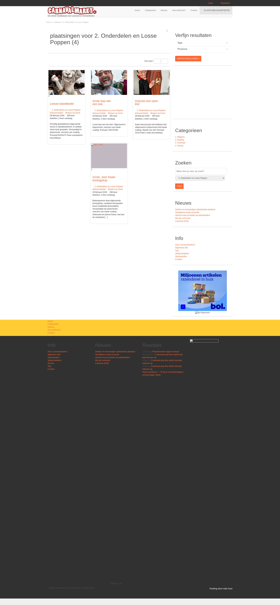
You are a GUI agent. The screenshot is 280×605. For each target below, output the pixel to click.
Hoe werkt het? (179, 10)
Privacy (51, 363)
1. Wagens (57, 22)
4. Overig (179, 146)
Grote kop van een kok (102, 102)
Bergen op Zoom (72, 113)
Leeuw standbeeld (62, 103)
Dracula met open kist (146, 102)
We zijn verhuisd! (182, 218)
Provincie (182, 49)
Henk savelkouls (149, 372)
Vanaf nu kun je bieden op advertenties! (192, 215)
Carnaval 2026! (182, 221)
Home (137, 10)
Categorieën (150, 10)
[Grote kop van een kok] (109, 82)
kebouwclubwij (56, 113)
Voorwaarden (181, 256)
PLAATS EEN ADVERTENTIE (217, 10)
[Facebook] (111, 589)
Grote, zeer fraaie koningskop (104, 178)
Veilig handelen (182, 253)
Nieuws (164, 10)
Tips (177, 250)
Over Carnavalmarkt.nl (185, 245)
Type (180, 43)
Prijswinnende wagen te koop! (165, 352)
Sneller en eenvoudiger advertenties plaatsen (195, 209)
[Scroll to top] (276, 602)
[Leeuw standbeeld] (66, 82)
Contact (193, 10)
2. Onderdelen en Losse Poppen (66, 110)
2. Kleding (179, 140)
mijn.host (227, 588)
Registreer (225, 3)
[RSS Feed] (111, 586)
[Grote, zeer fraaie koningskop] (109, 155)
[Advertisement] (202, 93)
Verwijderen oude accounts (187, 212)
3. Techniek (180, 143)
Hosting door (216, 588)
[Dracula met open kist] (152, 82)
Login (210, 3)
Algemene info (181, 248)
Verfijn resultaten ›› (188, 58)
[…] (106, 217)
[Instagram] (111, 592)
